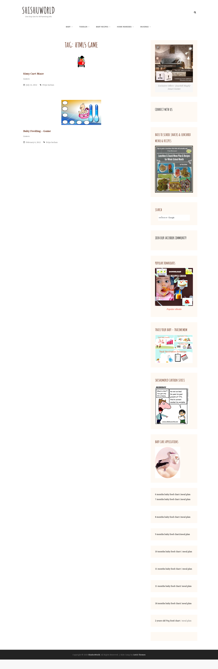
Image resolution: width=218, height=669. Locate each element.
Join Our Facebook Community (170, 238)
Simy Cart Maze (33, 73)
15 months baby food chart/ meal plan (173, 586)
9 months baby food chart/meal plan (172, 534)
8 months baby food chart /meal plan (172, 517)
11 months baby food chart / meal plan (173, 568)
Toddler (83, 26)
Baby (68, 26)
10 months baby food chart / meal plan (173, 551)
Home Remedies (124, 26)
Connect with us (163, 109)
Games (26, 79)
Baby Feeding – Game (37, 131)
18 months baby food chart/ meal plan (173, 603)
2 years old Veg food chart (167, 620)
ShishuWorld (38, 10)
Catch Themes (139, 654)
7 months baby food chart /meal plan (172, 499)
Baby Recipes (102, 26)
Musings (144, 26)
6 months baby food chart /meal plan (172, 494)
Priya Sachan (48, 85)
